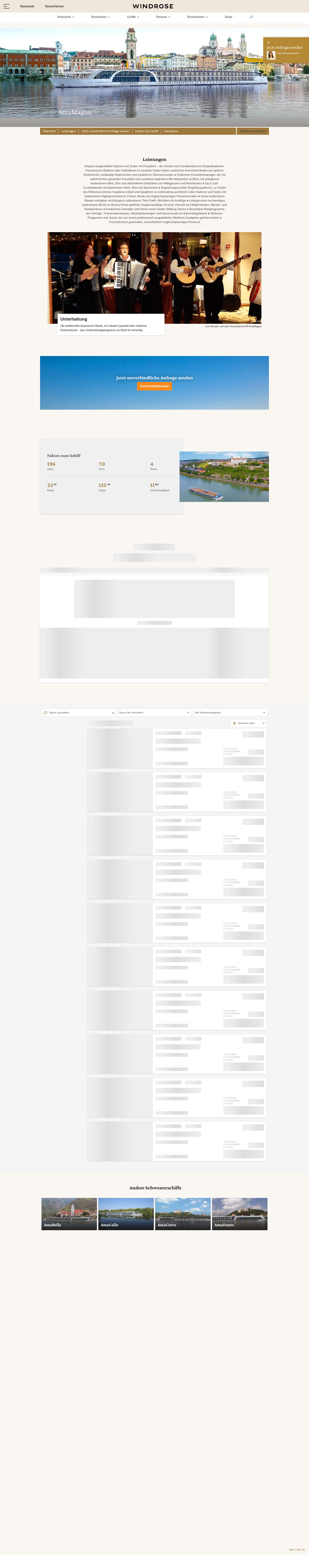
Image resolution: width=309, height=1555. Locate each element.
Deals (228, 16)
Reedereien (98, 16)
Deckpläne (171, 131)
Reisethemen (195, 16)
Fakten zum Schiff (146, 131)
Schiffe (131, 16)
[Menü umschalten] (6, 6)
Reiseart (161, 16)
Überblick (49, 131)
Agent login (295, 1549)
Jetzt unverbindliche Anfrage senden (105, 131)
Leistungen (69, 131)
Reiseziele (64, 16)
